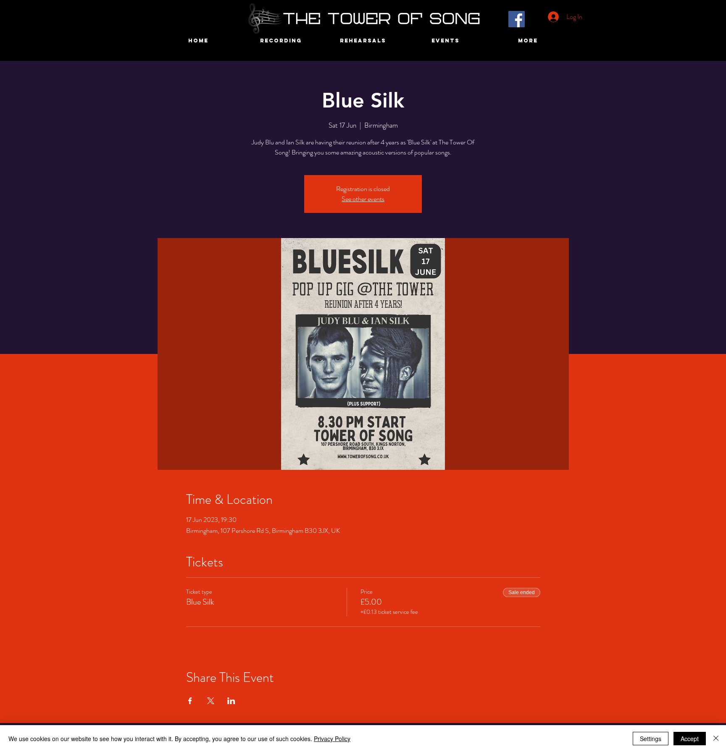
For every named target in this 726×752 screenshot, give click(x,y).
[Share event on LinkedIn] (231, 700)
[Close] (716, 738)
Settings (650, 738)
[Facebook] (516, 19)
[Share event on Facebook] (190, 700)
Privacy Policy (332, 738)
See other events (363, 199)
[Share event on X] (211, 700)
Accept (690, 738)
